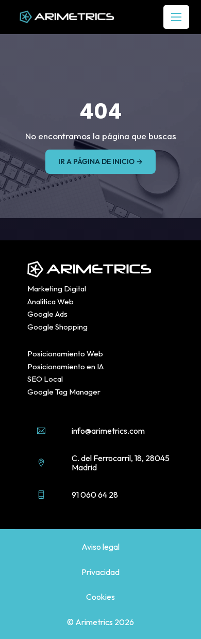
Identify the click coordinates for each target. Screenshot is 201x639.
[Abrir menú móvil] (176, 17)
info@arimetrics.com (108, 430)
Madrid (84, 467)
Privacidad (100, 572)
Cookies (100, 597)
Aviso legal (100, 547)
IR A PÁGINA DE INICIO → (100, 161)
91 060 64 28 (95, 494)
